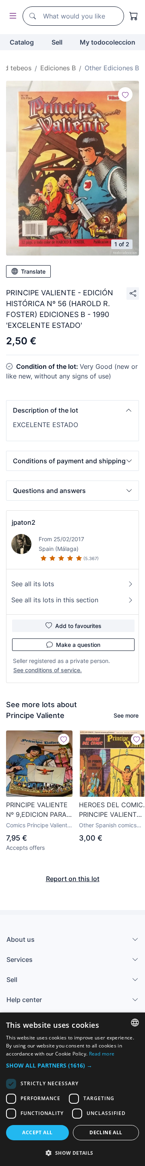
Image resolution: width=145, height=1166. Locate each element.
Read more (102, 1053)
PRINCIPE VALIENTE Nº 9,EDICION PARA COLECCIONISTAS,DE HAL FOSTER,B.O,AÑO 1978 (39, 810)
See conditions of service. (47, 670)
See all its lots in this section (54, 600)
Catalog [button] (22, 42)
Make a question (78, 644)
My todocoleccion (107, 42)
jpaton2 (23, 522)
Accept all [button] (37, 1132)
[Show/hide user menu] (11, 16)
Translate (33, 271)
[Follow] (125, 94)
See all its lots (32, 584)
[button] (72, 410)
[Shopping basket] (134, 16)
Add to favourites (78, 625)
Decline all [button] (105, 1132)
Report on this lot (72, 879)
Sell (57, 42)
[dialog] (72, 1089)
